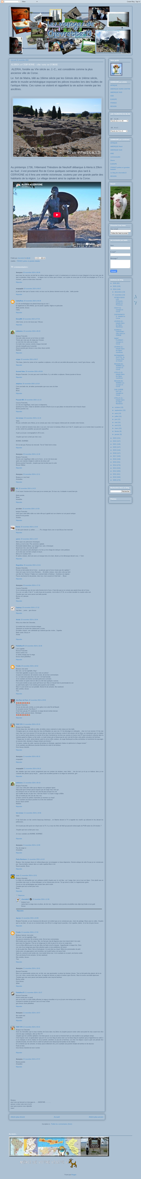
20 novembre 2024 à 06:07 (32, 288)
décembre (118, 292)
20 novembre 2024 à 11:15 (33, 400)
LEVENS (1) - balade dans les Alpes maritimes (119, 349)
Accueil (57, 1117)
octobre (117, 407)
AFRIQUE (113, 85)
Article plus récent (18, 1117)
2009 (115, 480)
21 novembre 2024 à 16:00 (29, 918)
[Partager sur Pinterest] (44, 258)
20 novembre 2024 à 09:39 (34, 371)
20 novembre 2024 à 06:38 (32, 301)
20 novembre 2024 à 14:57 (29, 539)
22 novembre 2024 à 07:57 (31, 1059)
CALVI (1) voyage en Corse (118, 309)
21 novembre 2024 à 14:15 (36, 859)
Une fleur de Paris (22, 700)
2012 (115, 471)
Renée (18, 527)
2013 (115, 468)
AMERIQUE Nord (116, 146)
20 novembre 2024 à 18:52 (29, 666)
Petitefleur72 (20, 646)
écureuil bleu (20, 371)
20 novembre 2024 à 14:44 (29, 527)
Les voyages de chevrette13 (37, 13)
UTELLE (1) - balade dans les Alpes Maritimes (119, 400)
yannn (18, 539)
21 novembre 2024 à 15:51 (28, 875)
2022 (115, 441)
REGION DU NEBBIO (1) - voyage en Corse (119, 383)
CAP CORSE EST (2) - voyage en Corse (118, 392)
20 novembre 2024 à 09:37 (29, 359)
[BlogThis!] (38, 258)
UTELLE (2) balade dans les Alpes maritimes (119, 375)
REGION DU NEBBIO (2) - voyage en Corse (119, 366)
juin (116, 419)
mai (116, 422)
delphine (19, 383)
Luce (17, 875)
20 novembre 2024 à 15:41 (32, 565)
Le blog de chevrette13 (118, 173)
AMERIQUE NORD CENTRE (120, 89)
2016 (115, 459)
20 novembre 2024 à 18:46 (33, 646)
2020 (115, 447)
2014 (115, 465)
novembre (118, 295)
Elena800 (19, 319)
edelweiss (19, 331)
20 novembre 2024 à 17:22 (30, 607)
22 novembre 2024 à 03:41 (31, 1027)
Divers (112, 160)
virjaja (18, 359)
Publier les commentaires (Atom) (61, 1124)
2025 (115, 286)
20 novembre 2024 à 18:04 (29, 619)
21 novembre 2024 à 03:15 (31, 724)
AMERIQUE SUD (116, 92)
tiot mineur (19, 418)
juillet (117, 416)
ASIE (112, 96)
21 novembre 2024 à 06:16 (32, 768)
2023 (115, 438)
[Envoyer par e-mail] (36, 258)
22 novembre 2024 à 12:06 (40, 899)
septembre (119, 410)
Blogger (73, 1174)
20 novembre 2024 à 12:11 (31, 474)
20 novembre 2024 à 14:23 (27, 488)
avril (116, 425)
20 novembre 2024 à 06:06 (31, 272)
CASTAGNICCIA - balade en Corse (119, 316)
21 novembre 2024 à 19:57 (31, 1013)
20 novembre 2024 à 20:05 (37, 700)
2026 (115, 283)
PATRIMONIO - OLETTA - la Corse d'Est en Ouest (119, 358)
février (117, 431)
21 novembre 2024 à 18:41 (31, 968)
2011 (115, 474)
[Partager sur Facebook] (42, 258)
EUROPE (113, 99)
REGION (113, 106)
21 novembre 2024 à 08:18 (31, 783)
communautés (115, 157)
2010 (115, 477)
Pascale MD (20, 400)
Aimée (18, 619)
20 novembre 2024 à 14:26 (30, 508)
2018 (115, 453)
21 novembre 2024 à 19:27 (33, 992)
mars (117, 428)
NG (17, 488)
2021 (115, 444)
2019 (115, 450)
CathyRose (19, 301)
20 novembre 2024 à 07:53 (31, 319)
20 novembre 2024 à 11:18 (32, 418)
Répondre (19, 282)
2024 (115, 289)
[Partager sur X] (40, 258)
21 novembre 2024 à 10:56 (32, 813)
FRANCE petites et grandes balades (28, 261)
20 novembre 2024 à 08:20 (31, 331)
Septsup (19, 607)
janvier (117, 434)
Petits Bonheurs (21, 859)
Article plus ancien (96, 1117)
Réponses (21, 895)
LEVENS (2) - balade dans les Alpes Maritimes (119, 324)
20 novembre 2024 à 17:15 (31, 585)
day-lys (18, 918)
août (116, 413)
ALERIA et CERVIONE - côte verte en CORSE (119, 332)
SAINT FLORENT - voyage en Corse (119, 341)
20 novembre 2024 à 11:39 (31, 454)
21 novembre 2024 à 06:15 (31, 756)
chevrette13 (25, 899)
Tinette (18, 666)
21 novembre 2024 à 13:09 (31, 845)
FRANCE (113, 103)
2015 (115, 462)
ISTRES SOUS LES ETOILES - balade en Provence (119, 301)
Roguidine (19, 565)
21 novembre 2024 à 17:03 (29, 932)
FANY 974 (19, 724)
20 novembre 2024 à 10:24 (31, 383)
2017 (115, 456)
